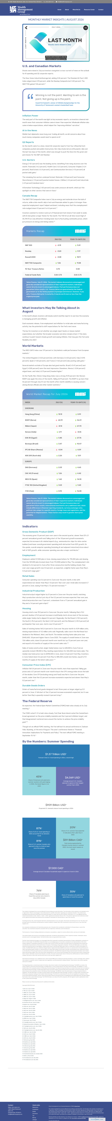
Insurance (35, 1113)
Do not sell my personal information (79, 1118)
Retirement (35, 1107)
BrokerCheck (77, 1106)
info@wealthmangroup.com (65, 1)
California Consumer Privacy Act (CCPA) (90, 1116)
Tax (33, 1115)
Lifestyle (34, 1119)
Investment (35, 1109)
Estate (34, 1111)
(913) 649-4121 (50, 1)
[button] (59, 9)
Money (34, 1117)
